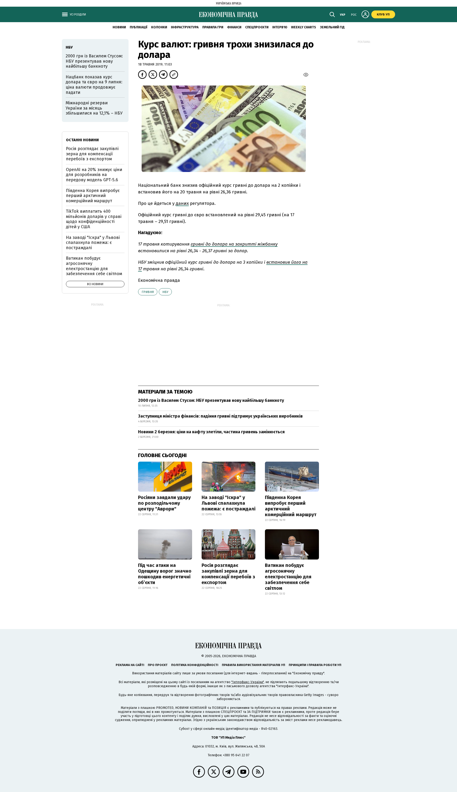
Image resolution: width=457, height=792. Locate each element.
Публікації (138, 27)
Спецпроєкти (256, 27)
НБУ (165, 292)
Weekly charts (303, 27)
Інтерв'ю (279, 27)
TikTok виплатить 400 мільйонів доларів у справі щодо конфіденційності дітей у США (93, 219)
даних (182, 203)
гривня (148, 292)
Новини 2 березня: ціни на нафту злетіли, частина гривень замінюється (211, 431)
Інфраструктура (185, 27)
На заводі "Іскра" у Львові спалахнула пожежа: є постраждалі (228, 503)
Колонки (159, 27)
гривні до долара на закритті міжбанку (234, 244)
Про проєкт (158, 665)
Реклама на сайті (130, 665)
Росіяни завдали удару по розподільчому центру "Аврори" (164, 503)
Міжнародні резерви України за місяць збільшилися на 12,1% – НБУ (94, 108)
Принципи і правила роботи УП (315, 665)
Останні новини (82, 140)
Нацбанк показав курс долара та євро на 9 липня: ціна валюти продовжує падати (94, 84)
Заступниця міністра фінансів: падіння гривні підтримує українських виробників (220, 416)
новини (119, 27)
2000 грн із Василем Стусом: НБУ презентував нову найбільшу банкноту (211, 400)
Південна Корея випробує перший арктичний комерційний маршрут (290, 505)
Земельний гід (332, 27)
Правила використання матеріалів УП (253, 665)
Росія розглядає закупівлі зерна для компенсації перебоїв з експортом (228, 573)
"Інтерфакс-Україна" (247, 682)
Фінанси (234, 27)
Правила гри (212, 27)
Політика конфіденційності (194, 665)
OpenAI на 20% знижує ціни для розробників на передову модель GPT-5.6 (94, 174)
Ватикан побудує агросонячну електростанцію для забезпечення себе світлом (288, 576)
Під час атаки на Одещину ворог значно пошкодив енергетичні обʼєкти (164, 573)
